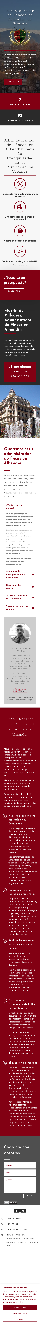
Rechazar (20, 1319)
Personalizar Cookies (20, 1313)
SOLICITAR (14, 291)
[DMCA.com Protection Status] (10, 1203)
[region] (20, 1304)
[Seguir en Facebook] (17, 1211)
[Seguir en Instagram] (23, 1211)
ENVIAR (29, 1196)
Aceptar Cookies (20, 1307)
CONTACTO (13, 82)
